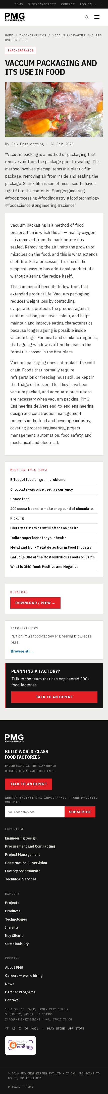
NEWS (19, 4)
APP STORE (76, 1028)
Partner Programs (20, 992)
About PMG (14, 967)
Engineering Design (21, 838)
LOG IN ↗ (88, 4)
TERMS (28, 1087)
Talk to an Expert (54, 697)
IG (26, 1028)
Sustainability (17, 944)
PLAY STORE (56, 1028)
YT (7, 1028)
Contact (12, 1000)
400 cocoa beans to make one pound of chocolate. (52, 508)
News (9, 984)
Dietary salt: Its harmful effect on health (44, 528)
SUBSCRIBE (80, 812)
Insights (12, 927)
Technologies (16, 919)
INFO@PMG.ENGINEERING (22, 1019)
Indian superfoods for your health (38, 538)
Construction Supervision (26, 863)
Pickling (17, 518)
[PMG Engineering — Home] (15, 17)
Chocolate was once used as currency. (42, 489)
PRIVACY (14, 1087)
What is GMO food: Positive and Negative (44, 566)
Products (12, 911)
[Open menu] (98, 17)
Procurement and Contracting (30, 846)
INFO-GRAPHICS (32, 35)
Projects (12, 902)
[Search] (86, 17)
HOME (9, 35)
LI (14, 1028)
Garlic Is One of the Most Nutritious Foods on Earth (52, 557)
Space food (20, 499)
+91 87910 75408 (58, 1019)
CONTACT (68, 4)
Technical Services (20, 879)
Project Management (22, 854)
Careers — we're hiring (23, 975)
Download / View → (35, 603)
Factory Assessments (22, 871)
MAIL (34, 1028)
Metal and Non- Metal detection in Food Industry (50, 547)
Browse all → (22, 651)
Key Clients (14, 935)
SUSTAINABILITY (42, 4)
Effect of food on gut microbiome (37, 479)
